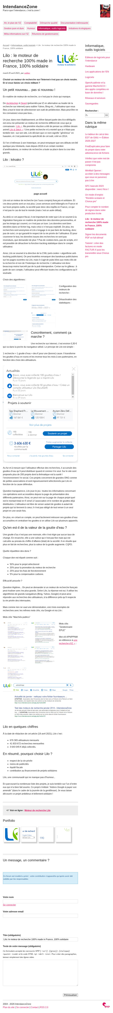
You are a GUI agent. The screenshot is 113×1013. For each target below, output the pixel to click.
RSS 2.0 (44, 1007)
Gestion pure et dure (14, 28)
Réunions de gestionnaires (45, 34)
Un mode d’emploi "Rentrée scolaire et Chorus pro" (94, 198)
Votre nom (8, 897)
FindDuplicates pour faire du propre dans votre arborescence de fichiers (97, 149)
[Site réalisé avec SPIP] (106, 1005)
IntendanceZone (20, 6)
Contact (34, 1007)
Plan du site (8, 1007)
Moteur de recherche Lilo (38, 810)
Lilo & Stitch (15, 129)
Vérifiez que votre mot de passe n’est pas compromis (97, 161)
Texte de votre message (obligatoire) (22, 946)
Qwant (24, 103)
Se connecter (9, 905)
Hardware (90, 66)
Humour (31, 28)
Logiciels (89, 77)
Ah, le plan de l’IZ (12, 23)
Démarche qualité (48, 23)
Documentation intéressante (74, 23)
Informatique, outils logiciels (51, 28)
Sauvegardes (91, 103)
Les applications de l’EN (97, 72)
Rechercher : (92, 111)
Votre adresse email (13, 911)
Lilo (18, 126)
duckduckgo (12, 103)
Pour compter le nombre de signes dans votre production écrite (97, 210)
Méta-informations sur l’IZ (16, 34)
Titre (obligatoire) (12, 935)
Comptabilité (30, 23)
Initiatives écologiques (80, 28)
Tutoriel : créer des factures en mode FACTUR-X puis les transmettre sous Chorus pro (97, 250)
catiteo (27, 73)
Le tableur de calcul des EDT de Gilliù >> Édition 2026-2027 (97, 137)
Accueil (6, 45)
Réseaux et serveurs (95, 98)
